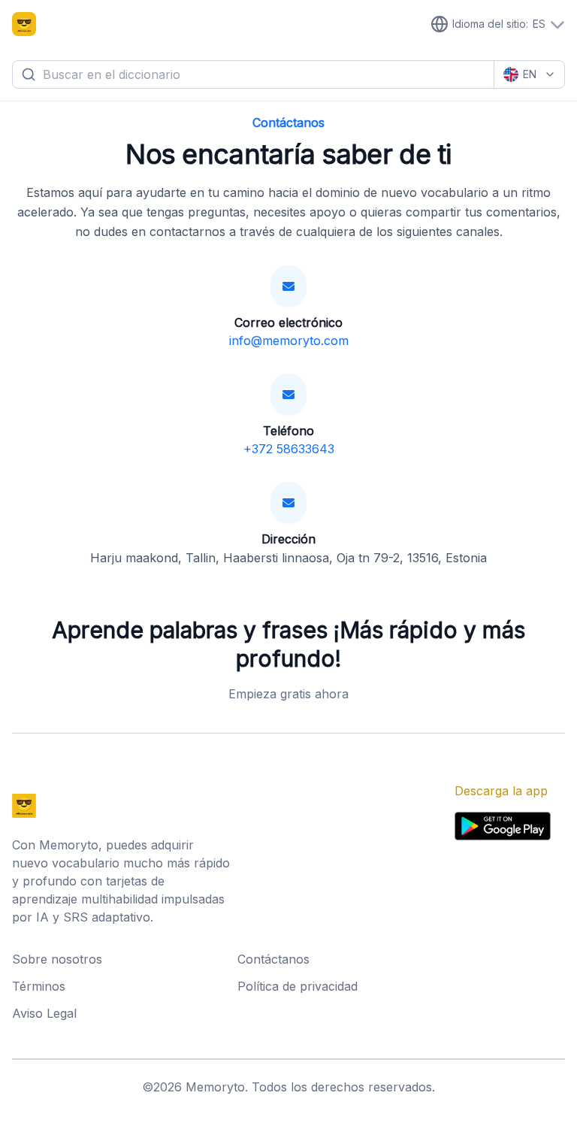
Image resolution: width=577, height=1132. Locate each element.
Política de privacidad (297, 986)
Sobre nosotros (57, 959)
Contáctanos (273, 959)
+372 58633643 (288, 448)
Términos (38, 986)
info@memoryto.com (289, 340)
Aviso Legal (44, 1013)
